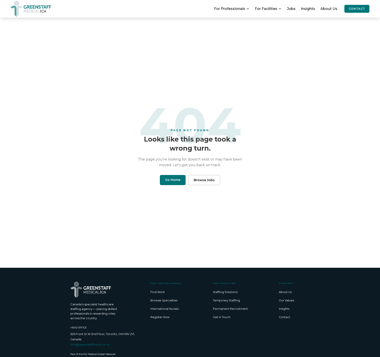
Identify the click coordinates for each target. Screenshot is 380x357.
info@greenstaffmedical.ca (89, 344)
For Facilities (266, 9)
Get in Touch (221, 317)
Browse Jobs (204, 180)
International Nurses (164, 308)
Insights (308, 9)
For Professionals (229, 9)
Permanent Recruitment (230, 308)
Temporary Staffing (226, 300)
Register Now (160, 317)
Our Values (286, 300)
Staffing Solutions (225, 292)
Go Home (172, 180)
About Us (328, 9)
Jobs (291, 9)
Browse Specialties (163, 300)
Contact (357, 8)
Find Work (157, 292)
